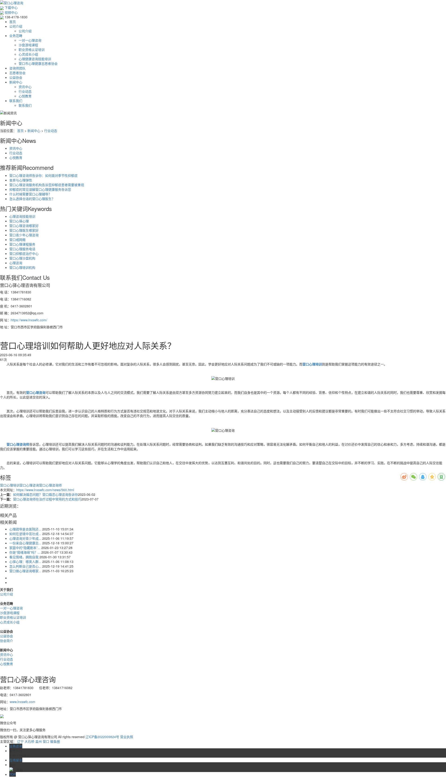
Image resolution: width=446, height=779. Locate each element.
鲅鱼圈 (55, 741)
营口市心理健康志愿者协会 (38, 63)
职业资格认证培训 (32, 49)
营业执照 (126, 736)
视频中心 (11, 12)
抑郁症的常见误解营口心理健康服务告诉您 (40, 189)
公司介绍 (15, 26)
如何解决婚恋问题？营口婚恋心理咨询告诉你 (45, 494)
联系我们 (15, 100)
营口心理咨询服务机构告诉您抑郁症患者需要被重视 (46, 184)
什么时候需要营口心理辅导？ (30, 194)
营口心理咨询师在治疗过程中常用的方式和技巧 (47, 499)
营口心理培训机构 (22, 267)
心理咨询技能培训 (22, 216)
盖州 (38, 741)
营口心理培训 (10, 485)
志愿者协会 (17, 72)
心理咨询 (15, 262)
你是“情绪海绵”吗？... (24, 552)
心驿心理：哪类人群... (25, 561)
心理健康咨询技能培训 (35, 58)
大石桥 (29, 741)
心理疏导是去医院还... (25, 529)
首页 (12, 21)
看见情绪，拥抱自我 (24, 557)
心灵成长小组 (28, 54)
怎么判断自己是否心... (25, 566)
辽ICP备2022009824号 (102, 736)
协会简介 (6, 640)
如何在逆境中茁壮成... (25, 533)
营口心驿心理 (19, 221)
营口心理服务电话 (22, 249)
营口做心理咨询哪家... (25, 571)
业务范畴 (15, 35)
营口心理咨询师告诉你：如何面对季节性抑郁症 (43, 175)
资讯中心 (25, 86)
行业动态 (25, 91)
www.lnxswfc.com (22, 701)
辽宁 (20, 741)
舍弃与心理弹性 (20, 180)
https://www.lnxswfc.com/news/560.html (45, 489)
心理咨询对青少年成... (25, 538)
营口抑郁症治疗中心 (24, 253)
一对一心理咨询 (30, 40)
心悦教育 (25, 96)
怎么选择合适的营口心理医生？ (32, 198)
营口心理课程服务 (22, 244)
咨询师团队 (17, 68)
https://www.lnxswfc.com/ (29, 320)
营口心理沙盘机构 (22, 258)
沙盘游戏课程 (28, 45)
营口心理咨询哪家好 (24, 225)
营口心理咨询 (29, 485)
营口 (46, 741)
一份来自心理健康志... (25, 543)
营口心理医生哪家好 (24, 230)
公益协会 (15, 77)
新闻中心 (15, 82)
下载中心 (11, 7)
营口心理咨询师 (50, 485)
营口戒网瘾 (17, 239)
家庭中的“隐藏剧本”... (24, 547)
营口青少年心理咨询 (24, 235)
